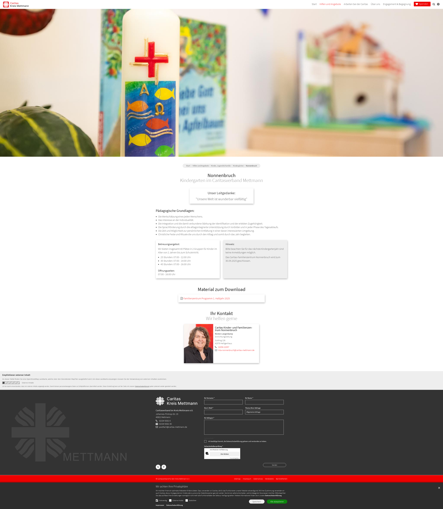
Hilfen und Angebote (201, 165)
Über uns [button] (375, 4)
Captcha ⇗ (234, 458)
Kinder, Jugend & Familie (221, 165)
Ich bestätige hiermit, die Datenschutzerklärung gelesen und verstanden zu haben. (237, 441)
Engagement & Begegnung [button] (397, 4)
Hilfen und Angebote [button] (330, 4)
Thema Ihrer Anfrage (253, 408)
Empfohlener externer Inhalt (16, 375)
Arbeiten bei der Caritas (356, 4)
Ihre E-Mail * (208, 408)
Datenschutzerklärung (273, 495)
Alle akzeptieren (277, 501)
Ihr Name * (249, 398)
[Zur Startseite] (16, 6)
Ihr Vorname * (209, 398)
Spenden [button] (423, 3)
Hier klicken (225, 454)
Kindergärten (238, 165)
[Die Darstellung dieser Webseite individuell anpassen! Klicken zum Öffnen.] (438, 4)
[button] (433, 4)
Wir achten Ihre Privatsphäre (172, 486)
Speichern (256, 501)
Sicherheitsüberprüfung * (213, 446)
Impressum (160, 505)
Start (314, 4)
